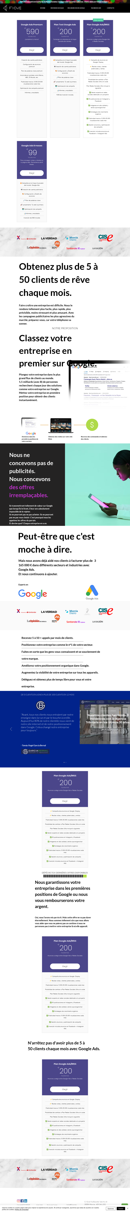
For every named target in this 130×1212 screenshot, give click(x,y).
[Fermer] (127, 1208)
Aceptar (120, 1209)
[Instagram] (18, 1200)
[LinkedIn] (25, 1200)
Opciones (111, 1209)
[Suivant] (119, 729)
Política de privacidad (21, 1209)
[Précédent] (11, 729)
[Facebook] (22, 1200)
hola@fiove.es (72, 1205)
